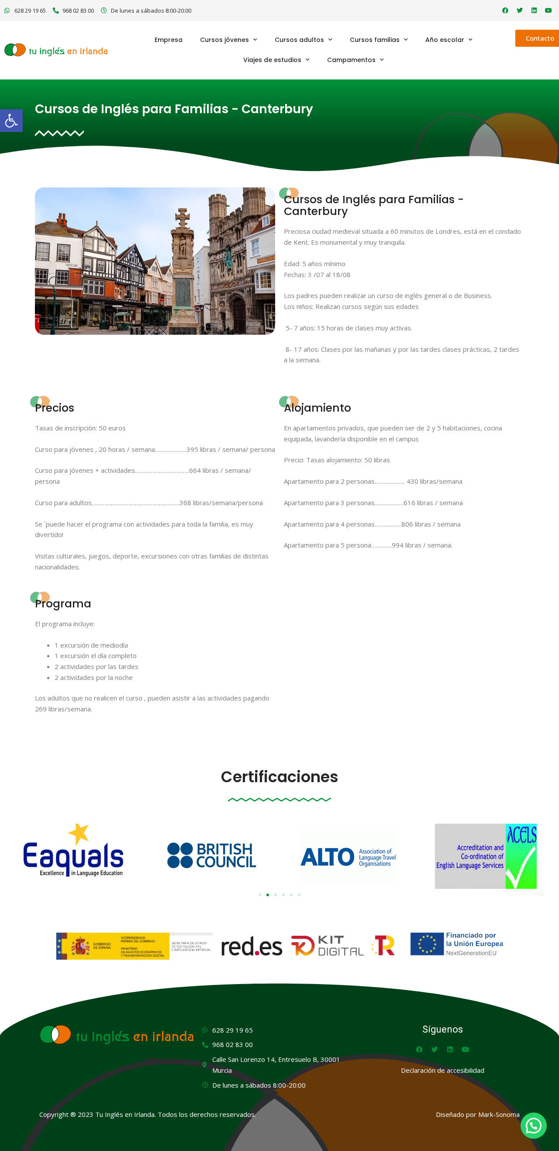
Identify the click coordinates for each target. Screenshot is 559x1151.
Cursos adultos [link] (299, 39)
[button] (260, 895)
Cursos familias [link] (375, 39)
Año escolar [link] (444, 39)
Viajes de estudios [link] (272, 59)
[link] (11, 120)
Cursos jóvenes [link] (224, 39)
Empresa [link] (169, 39)
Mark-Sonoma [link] (499, 1114)
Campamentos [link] (351, 59)
